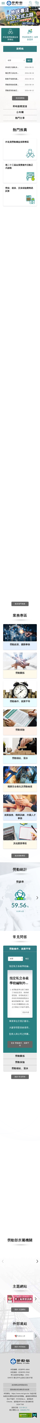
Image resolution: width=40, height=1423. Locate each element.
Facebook (15, 1098)
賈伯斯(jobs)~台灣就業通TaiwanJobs (16, 1112)
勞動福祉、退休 (20, 1068)
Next (37, 897)
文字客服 (37, 5)
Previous (2, 897)
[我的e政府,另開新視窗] (34, 1415)
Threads (15, 1157)
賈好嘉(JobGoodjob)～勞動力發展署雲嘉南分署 (20, 1118)
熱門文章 (20, 118)
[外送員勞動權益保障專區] (20, 16)
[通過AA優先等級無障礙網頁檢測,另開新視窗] (25, 1415)
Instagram (16, 1151)
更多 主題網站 (20, 1309)
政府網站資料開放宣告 (20, 1385)
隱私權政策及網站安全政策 (19, 1389)
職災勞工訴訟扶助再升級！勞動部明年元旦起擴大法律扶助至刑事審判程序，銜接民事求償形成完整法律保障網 (20, 73)
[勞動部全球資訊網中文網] (14, 3)
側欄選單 (3, 3)
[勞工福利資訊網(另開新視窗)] (20, 1299)
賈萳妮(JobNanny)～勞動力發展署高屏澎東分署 (20, 1136)
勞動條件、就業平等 (20, 949)
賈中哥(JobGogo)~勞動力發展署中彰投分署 (19, 1124)
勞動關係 (20, 1056)
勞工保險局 (11, 1107)
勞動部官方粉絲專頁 (15, 1103)
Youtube (15, 1164)
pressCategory (20, 56)
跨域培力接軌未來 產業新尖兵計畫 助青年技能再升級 (20, 67)
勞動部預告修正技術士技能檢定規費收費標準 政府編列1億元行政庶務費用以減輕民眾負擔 (20, 90)
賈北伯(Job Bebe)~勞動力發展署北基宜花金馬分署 (19, 1130)
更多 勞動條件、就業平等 (20, 1044)
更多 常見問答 (20, 1077)
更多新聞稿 (20, 98)
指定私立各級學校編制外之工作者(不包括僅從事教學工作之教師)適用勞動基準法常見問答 (21, 966)
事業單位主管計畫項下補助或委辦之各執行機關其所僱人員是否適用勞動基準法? (21, 1021)
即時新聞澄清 (20, 106)
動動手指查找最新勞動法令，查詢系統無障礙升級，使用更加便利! (20, 79)
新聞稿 (19, 49)
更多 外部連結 (20, 1347)
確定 (29, 60)
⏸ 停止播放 (33, 9)
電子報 (14, 1170)
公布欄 (19, 112)
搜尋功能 (30, 5)
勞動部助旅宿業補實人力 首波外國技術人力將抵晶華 (20, 85)
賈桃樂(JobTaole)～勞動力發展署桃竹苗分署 (19, 1142)
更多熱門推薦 (20, 604)
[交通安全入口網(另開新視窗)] (20, 1336)
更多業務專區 (20, 856)
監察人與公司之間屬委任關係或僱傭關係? (21, 1034)
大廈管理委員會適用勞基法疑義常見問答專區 (21, 1028)
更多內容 (25, 1012)
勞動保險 (20, 1062)
